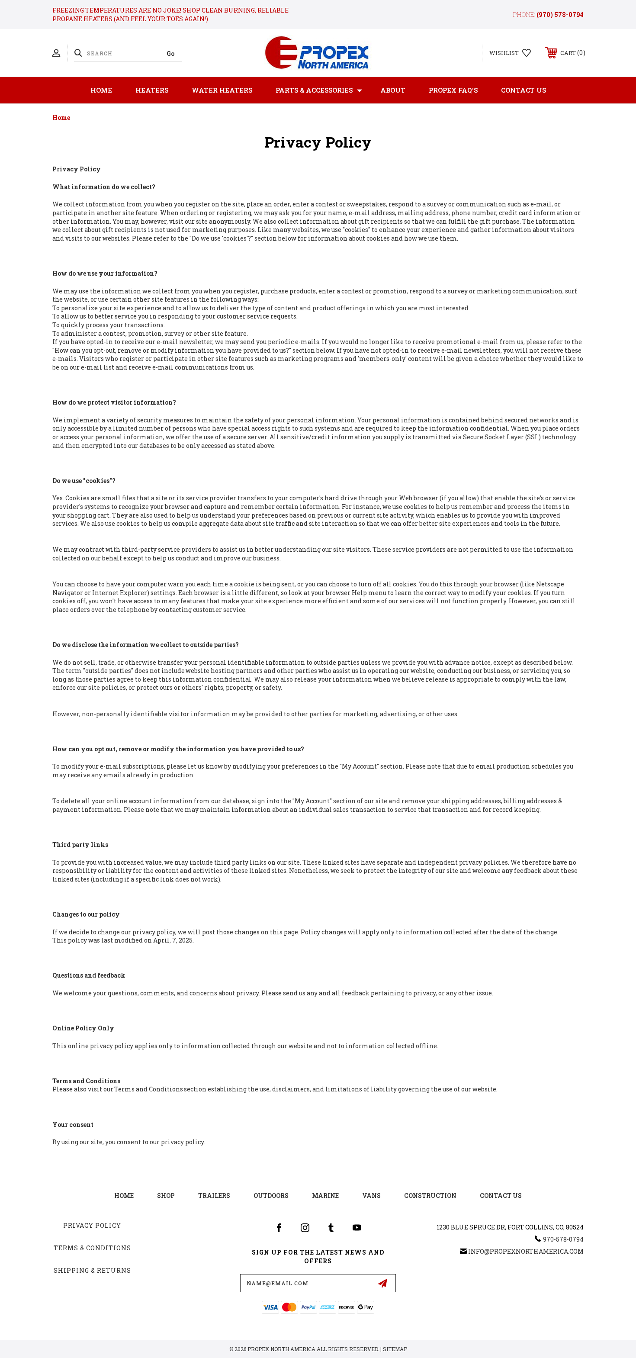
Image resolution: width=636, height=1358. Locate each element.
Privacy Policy (92, 1225)
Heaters (151, 90)
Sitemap (395, 1348)
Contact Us (523, 90)
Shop (166, 1195)
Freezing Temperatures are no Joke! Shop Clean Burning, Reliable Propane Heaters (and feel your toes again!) (170, 14)
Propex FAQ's (453, 90)
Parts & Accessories (314, 90)
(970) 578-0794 (560, 14)
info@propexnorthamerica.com (526, 1251)
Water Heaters (222, 90)
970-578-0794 (563, 1239)
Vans (371, 1195)
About (392, 90)
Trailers (214, 1195)
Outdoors (271, 1195)
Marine (325, 1195)
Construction (430, 1195)
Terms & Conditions (92, 1248)
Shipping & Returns (92, 1270)
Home (101, 90)
